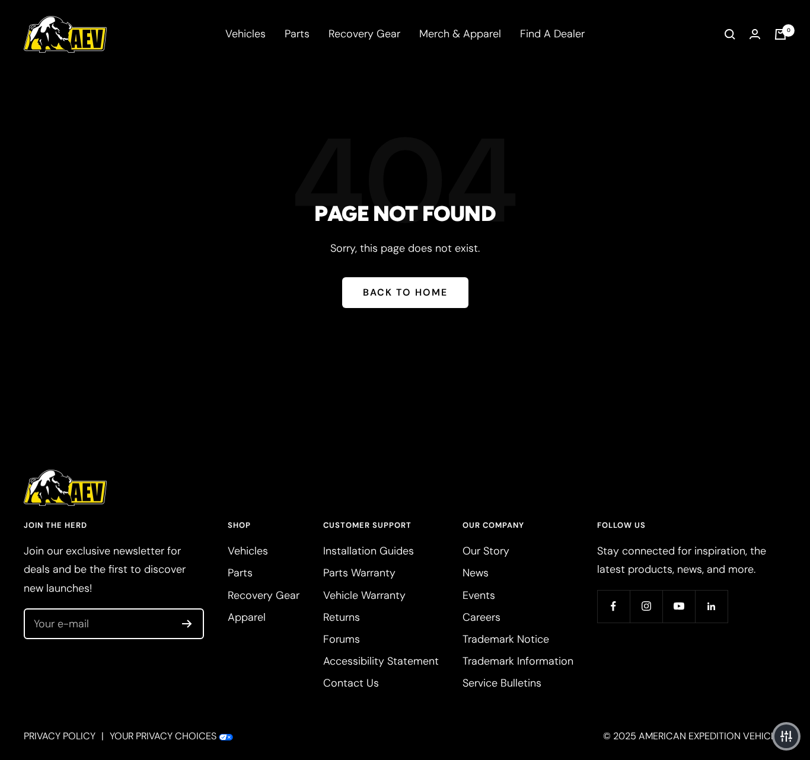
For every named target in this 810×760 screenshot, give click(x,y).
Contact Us (351, 683)
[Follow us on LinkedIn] (711, 606)
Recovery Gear (364, 34)
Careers (481, 617)
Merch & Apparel (460, 34)
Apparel (247, 617)
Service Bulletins (502, 683)
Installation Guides (368, 551)
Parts (297, 34)
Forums (341, 639)
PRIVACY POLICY (59, 736)
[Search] (730, 34)
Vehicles (245, 34)
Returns (341, 617)
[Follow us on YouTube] (678, 606)
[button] (786, 736)
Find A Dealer (552, 34)
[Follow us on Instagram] (646, 606)
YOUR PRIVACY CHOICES (163, 736)
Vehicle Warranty (364, 595)
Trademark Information (518, 661)
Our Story (486, 551)
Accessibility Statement (381, 661)
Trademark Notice (506, 639)
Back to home (405, 292)
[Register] (187, 624)
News (476, 573)
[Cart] (780, 34)
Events (479, 595)
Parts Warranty (359, 573)
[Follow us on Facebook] (613, 606)
